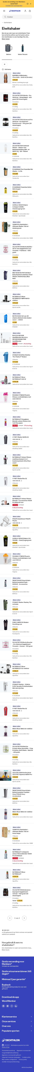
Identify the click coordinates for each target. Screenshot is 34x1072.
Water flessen (22, 54)
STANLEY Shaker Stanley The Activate (22, 603)
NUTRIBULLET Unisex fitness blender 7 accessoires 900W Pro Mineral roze (22, 500)
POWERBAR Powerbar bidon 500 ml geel (22, 188)
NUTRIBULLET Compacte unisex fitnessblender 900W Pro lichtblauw (22, 853)
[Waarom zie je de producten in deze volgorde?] (3, 69)
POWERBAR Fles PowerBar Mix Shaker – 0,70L (22, 170)
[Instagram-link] (11, 1006)
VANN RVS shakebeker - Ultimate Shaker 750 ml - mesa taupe (20, 831)
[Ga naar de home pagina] (14, 11)
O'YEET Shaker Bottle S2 (20, 437)
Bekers (8, 54)
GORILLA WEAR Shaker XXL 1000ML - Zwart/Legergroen (21, 539)
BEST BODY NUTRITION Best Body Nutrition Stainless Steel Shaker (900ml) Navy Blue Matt (22, 275)
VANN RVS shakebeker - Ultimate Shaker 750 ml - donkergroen (20, 226)
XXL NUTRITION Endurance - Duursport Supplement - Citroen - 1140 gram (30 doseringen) (21, 892)
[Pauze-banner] (27, 3)
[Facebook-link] (3, 1006)
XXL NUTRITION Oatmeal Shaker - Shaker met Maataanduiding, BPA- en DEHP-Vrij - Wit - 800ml (21, 148)
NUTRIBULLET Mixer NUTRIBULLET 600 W (19, 378)
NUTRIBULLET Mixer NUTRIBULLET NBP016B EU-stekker (21, 298)
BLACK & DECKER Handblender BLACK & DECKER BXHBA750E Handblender (20, 338)
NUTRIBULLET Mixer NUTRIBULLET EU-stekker (20, 667)
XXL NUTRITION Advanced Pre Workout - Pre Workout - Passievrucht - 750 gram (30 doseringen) (22, 122)
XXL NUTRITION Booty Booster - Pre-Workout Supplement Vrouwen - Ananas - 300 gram (22, 644)
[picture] (5, 78)
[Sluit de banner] (30, 3)
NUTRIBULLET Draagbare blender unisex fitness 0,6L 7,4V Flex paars (21, 421)
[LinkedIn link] (15, 1006)
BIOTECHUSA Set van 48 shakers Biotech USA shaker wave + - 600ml (22, 318)
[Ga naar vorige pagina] (10, 918)
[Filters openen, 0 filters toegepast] (4, 64)
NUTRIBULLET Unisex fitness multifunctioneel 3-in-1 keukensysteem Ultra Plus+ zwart (21, 460)
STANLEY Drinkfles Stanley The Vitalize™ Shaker (21, 356)
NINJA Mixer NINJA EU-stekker (22, 728)
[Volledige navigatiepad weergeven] (2, 22)
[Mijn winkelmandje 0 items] (30, 11)
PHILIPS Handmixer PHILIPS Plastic (21, 520)
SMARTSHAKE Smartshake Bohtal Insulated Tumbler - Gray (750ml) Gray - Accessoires (21, 793)
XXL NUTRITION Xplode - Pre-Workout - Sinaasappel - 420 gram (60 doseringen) (22, 97)
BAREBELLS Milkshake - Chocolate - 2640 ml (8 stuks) (22, 76)
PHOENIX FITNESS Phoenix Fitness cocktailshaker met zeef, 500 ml (21, 397)
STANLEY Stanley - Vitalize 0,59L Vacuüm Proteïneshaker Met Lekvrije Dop (22, 686)
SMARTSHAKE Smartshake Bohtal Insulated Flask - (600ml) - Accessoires (21, 582)
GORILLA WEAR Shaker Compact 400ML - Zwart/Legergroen (20, 207)
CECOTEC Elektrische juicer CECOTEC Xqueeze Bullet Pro (22, 773)
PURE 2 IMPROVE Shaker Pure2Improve (20, 623)
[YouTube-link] (7, 1006)
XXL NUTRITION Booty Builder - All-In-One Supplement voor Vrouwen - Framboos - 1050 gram (22, 249)
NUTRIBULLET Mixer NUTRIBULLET (19, 873)
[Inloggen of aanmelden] (25, 11)
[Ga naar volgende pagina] (24, 918)
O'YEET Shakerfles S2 (19, 478)
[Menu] (4, 11)
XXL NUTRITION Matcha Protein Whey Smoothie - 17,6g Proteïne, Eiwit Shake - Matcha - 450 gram (22, 749)
